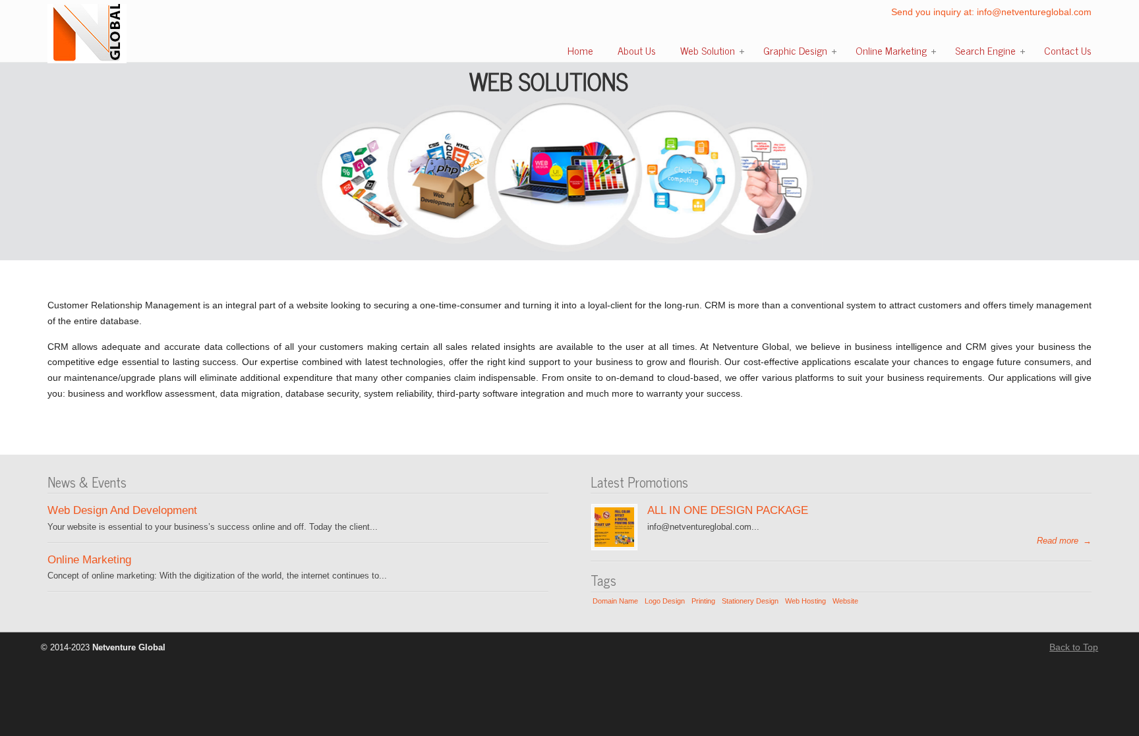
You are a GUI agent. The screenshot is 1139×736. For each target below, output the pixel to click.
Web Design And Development (122, 510)
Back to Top (1073, 647)
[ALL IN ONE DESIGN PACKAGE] (614, 544)
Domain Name (615, 601)
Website (845, 601)
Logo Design (665, 601)
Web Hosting (805, 601)
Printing (703, 601)
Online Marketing (89, 559)
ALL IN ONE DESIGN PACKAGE (727, 510)
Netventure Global (87, 33)
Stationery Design (750, 601)
